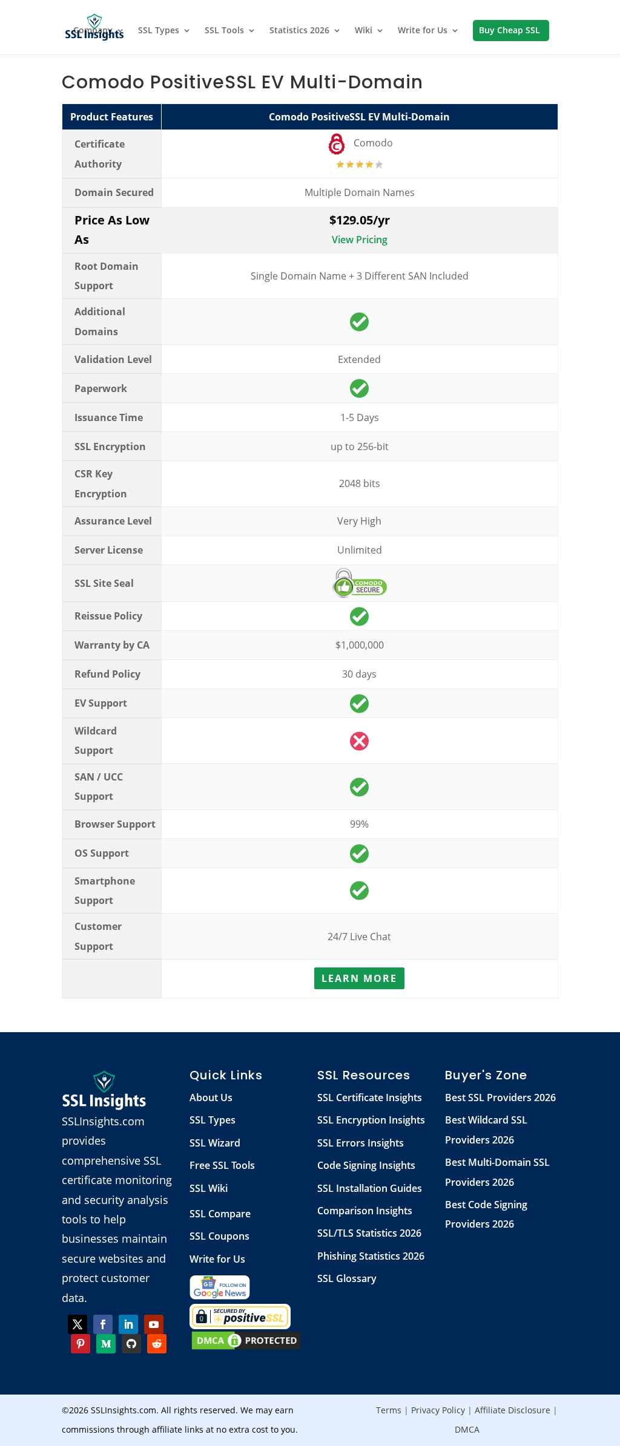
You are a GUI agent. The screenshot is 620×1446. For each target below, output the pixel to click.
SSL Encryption (110, 446)
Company (93, 31)
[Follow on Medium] (106, 1343)
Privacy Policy (438, 1410)
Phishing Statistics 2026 (370, 1256)
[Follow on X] (77, 1324)
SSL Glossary (347, 1278)
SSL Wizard (215, 1143)
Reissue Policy (108, 616)
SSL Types (158, 31)
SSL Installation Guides (369, 1188)
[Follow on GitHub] (131, 1343)
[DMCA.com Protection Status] (246, 1347)
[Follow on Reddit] (157, 1343)
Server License (108, 550)
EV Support (100, 703)
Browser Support (115, 824)
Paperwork (100, 388)
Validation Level (113, 359)
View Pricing (360, 239)
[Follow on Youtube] (153, 1324)
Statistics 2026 (299, 31)
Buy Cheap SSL (509, 31)
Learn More (359, 978)
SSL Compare (220, 1213)
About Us (211, 1097)
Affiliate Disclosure (512, 1410)
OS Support (101, 853)
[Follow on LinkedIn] (128, 1324)
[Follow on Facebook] (103, 1324)
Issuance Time (108, 417)
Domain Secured (114, 192)
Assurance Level (113, 521)
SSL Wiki (209, 1188)
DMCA (467, 1429)
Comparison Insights (364, 1210)
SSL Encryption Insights (371, 1120)
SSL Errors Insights (360, 1143)
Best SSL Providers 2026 (500, 1097)
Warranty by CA (112, 645)
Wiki (363, 31)
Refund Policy (107, 674)
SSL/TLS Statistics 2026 (369, 1233)
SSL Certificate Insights (369, 1097)
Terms (388, 1410)
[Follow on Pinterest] (80, 1343)
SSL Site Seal (104, 583)
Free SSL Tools (222, 1165)
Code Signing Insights (366, 1165)
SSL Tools (224, 31)
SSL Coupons (219, 1236)
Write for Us (422, 31)
